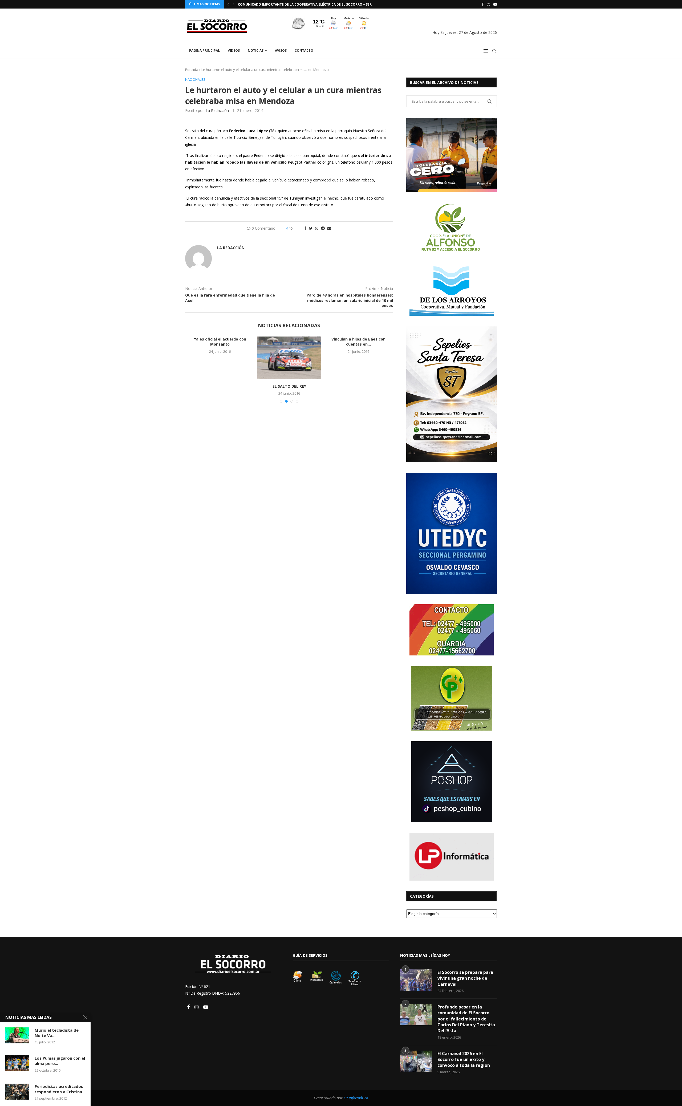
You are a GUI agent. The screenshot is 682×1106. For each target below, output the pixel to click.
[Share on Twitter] (310, 228)
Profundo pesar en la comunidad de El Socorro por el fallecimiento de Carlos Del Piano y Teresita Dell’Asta (466, 1019)
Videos (234, 50)
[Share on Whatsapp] (316, 228)
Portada (191, 69)
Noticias (255, 50)
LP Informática (356, 1097)
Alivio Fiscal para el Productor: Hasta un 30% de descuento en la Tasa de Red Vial (312, 4)
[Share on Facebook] (305, 228)
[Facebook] (483, 4)
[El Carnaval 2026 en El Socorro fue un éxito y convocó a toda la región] (416, 1061)
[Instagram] (488, 4)
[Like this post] (295, 228)
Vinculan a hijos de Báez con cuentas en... (358, 342)
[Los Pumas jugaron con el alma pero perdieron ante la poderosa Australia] (17, 1063)
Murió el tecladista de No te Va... (57, 1032)
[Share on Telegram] (323, 228)
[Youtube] (495, 4)
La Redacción (217, 110)
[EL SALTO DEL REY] (289, 358)
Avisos (281, 50)
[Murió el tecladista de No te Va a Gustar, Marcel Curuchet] (17, 1035)
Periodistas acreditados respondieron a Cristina (59, 1089)
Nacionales (195, 80)
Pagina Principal (204, 50)
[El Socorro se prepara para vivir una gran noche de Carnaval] (416, 980)
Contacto (304, 50)
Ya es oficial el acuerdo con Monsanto (220, 342)
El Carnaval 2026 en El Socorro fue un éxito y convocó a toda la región (463, 1059)
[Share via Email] (329, 228)
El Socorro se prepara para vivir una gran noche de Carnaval (465, 978)
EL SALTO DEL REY (289, 386)
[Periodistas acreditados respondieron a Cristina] (17, 1092)
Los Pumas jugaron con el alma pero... (60, 1060)
